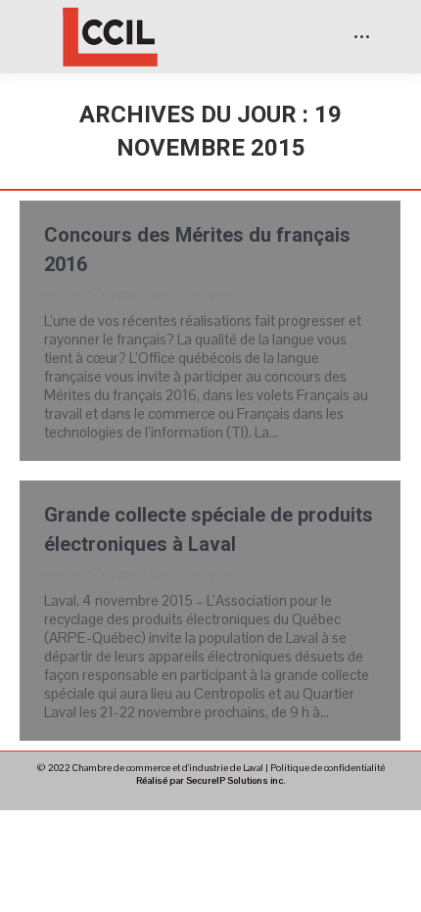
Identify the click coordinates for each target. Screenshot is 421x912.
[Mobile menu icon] (361, 36)
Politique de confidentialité (327, 767)
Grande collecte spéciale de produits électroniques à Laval (208, 529)
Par (119, 295)
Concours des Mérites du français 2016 (197, 249)
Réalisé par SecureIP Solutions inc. (210, 780)
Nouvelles (65, 295)
